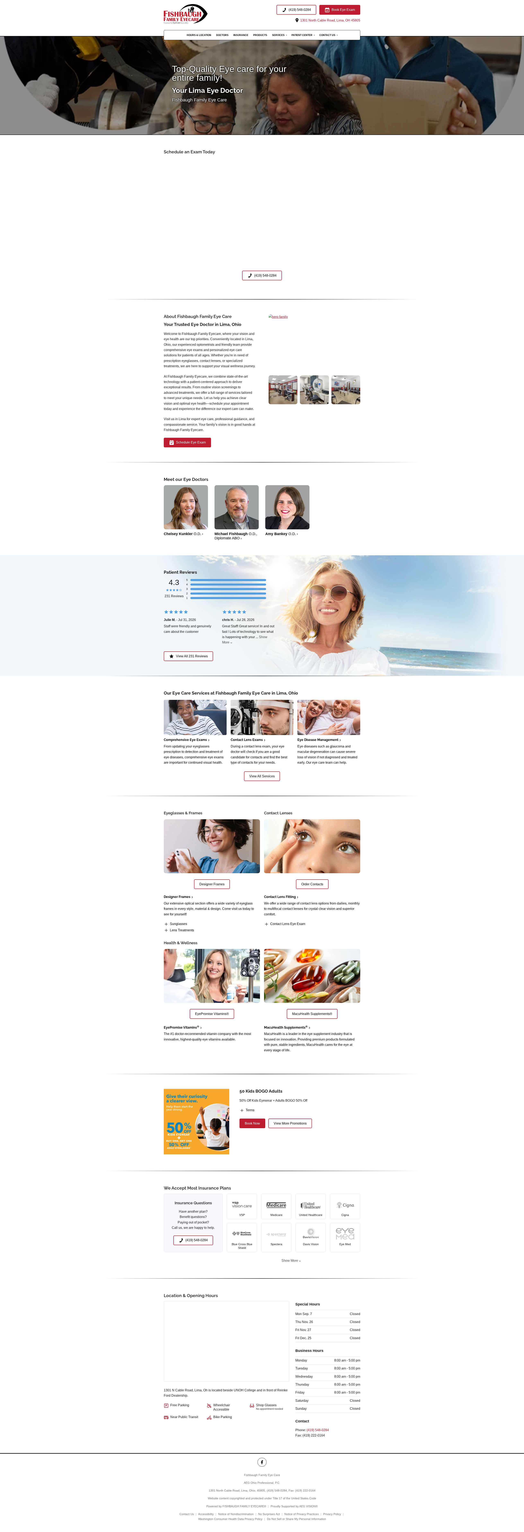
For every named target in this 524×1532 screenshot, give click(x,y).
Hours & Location (199, 35)
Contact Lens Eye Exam (287, 924)
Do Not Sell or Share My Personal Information (296, 1519)
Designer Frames (177, 897)
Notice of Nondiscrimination (236, 1514)
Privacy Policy (332, 1514)
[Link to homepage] (193, 14)
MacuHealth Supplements (286, 1027)
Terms (250, 1110)
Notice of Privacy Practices (301, 1514)
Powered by (236, 1506)
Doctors (222, 35)
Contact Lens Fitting (280, 897)
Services (278, 35)
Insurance (240, 35)
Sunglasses (178, 924)
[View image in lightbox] (278, 317)
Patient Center (301, 35)
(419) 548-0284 (318, 1430)
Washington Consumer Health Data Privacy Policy (230, 1519)
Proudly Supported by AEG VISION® (294, 1506)
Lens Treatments (182, 930)
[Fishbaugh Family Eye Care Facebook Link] (261, 1462)
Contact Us (327, 35)
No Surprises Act (269, 1514)
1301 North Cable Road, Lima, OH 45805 (329, 20)
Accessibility (206, 1514)
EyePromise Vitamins (181, 1027)
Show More (289, 1260)
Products (260, 35)
